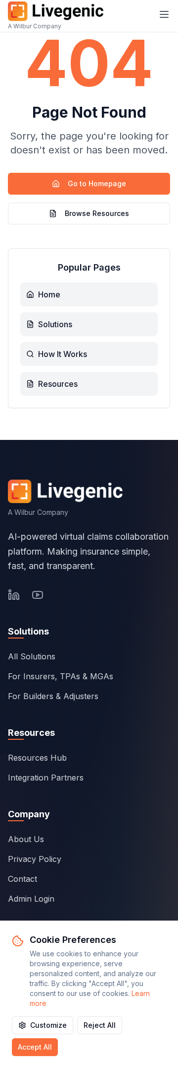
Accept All (35, 1047)
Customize (48, 1025)
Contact (22, 879)
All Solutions (31, 656)
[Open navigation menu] (164, 14)
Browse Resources (97, 213)
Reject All (100, 1025)
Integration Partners (46, 778)
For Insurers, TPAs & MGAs (60, 676)
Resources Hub (37, 758)
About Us (26, 839)
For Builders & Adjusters (53, 696)
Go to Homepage (97, 183)
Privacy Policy (34, 859)
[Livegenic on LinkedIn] (14, 595)
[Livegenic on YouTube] (38, 595)
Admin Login (31, 899)
